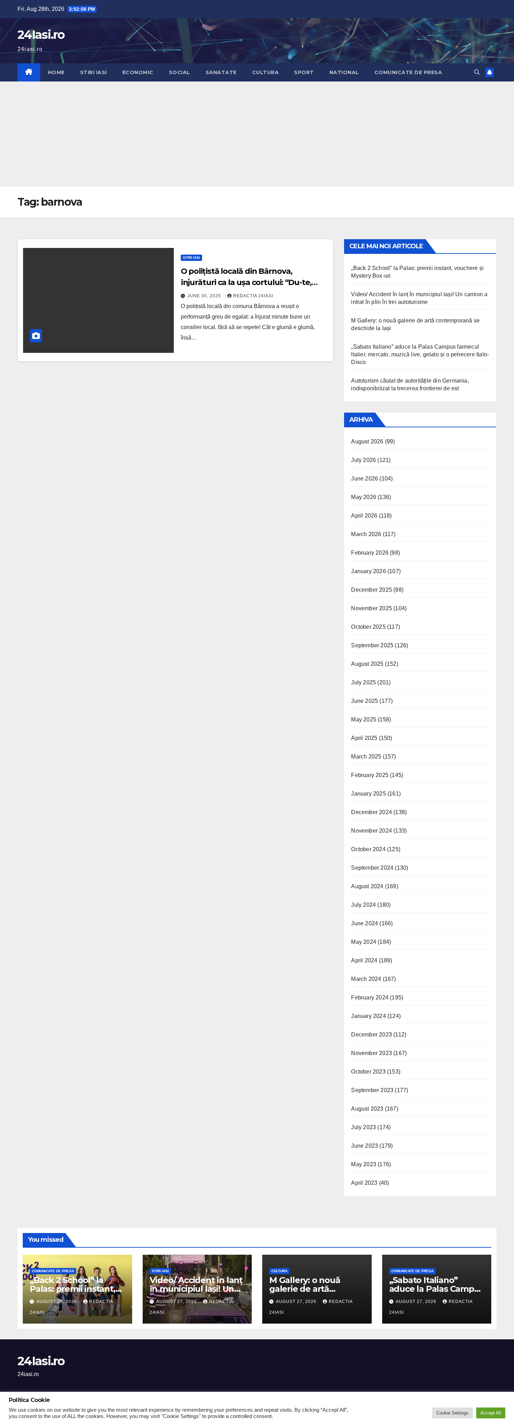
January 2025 (368, 794)
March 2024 (366, 979)
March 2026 (366, 534)
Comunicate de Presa (408, 72)
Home (56, 72)
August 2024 (367, 886)
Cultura (265, 72)
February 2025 (369, 775)
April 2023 (364, 1183)
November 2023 (371, 1053)
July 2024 (363, 905)
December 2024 (371, 812)
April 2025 (364, 738)
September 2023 (372, 1090)
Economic (138, 72)
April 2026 (364, 516)
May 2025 (363, 719)
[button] (477, 72)
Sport (304, 72)
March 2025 (366, 757)
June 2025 (364, 701)
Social (179, 72)
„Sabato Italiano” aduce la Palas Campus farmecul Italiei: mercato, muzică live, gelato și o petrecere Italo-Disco (420, 354)
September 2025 (372, 645)
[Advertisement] (257, 134)
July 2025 (363, 682)
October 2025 (368, 627)
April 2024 (364, 960)
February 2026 (369, 553)
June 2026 (364, 479)
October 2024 (368, 849)
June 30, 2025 (204, 295)
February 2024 (369, 997)
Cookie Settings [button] (452, 1413)
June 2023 (364, 1146)
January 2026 (368, 571)
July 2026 (363, 460)
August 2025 (367, 664)
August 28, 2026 (57, 1301)
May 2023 (363, 1164)
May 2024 (363, 942)
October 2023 (368, 1072)
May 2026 (363, 497)
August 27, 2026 (177, 1301)
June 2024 (364, 923)
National (344, 72)
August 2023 (367, 1109)
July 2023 (363, 1127)
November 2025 (371, 608)
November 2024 (371, 831)
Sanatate (221, 72)
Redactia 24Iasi (253, 295)
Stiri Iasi (93, 72)
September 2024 (372, 868)
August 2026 (367, 441)
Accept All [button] (490, 1413)
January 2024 (368, 1016)
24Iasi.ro (41, 34)
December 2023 (371, 1035)
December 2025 (371, 590)
